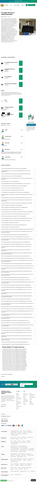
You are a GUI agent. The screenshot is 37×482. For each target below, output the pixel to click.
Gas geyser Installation (22, 451)
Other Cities (3, 376)
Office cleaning (13, 455)
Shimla (30, 393)
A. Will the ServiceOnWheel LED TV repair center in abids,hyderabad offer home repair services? (16, 173)
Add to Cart (20, 63)
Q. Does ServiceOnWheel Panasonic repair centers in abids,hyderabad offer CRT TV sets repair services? (17, 308)
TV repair (10, 9)
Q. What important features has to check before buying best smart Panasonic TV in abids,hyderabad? (16, 306)
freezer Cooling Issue (23, 442)
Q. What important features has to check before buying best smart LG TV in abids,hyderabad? (15, 242)
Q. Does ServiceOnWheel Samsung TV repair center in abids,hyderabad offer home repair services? (16, 258)
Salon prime (17, 438)
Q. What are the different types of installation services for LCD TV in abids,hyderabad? (14, 207)
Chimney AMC (33, 471)
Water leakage (20, 432)
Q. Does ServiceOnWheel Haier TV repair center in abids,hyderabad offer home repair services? (16, 279)
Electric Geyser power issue (15, 447)
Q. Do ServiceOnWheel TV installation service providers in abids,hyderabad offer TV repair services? (16, 197)
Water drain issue (31, 458)
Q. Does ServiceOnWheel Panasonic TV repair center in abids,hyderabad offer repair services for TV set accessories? (17, 311)
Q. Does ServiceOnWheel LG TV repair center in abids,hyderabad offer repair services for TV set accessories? (16, 247)
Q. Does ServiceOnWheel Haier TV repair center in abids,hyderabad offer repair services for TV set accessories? (16, 290)
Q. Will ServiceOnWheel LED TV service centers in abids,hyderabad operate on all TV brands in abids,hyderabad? (15, 171)
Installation (25, 432)
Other (25, 438)
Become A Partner (17, 5)
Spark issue (12, 465)
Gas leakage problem (14, 432)
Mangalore (24, 404)
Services (11, 5)
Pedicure (19, 437)
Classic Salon (13, 438)
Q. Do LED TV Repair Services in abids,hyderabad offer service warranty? (12, 190)
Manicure (15, 437)
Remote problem (25, 433)
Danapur (24, 393)
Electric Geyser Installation (24, 447)
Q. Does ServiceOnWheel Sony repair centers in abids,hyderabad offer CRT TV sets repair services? (16, 330)
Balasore (31, 401)
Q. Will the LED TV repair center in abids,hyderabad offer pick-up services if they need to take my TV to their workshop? (17, 179)
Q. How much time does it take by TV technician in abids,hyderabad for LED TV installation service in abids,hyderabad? (16, 200)
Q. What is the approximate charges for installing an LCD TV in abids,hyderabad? (13, 216)
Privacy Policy (18, 397)
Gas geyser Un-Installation (14, 451)
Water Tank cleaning (20, 456)
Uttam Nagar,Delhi (25, 394)
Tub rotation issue (13, 460)
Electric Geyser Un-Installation (15, 448)
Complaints (17, 394)
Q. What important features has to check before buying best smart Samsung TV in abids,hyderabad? (16, 263)
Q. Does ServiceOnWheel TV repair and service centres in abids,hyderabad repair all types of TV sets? (17, 218)
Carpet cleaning (23, 455)
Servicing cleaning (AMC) (14, 443)
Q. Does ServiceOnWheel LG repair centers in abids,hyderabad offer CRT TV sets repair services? (16, 244)
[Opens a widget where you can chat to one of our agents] (33, 480)
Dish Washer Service (18, 474)
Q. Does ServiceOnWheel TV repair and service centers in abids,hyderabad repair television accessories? (17, 229)
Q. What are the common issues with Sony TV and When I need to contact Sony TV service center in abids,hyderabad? (16, 336)
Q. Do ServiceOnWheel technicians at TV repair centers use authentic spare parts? (13, 224)
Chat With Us (4, 480)
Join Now (4, 406)
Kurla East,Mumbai (32, 394)
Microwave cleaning (27, 465)
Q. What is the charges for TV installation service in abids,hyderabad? (11, 205)
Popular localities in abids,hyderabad (6, 374)
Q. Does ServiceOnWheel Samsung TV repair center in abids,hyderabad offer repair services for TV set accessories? (17, 268)
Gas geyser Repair (31, 448)
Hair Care (22, 438)
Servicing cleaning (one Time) (15, 442)
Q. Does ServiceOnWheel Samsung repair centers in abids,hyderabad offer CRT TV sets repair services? (17, 265)
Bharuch (24, 397)
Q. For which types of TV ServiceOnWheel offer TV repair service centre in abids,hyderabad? (15, 192)
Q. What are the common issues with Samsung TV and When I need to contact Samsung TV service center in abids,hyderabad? (16, 272)
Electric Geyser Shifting (24, 448)
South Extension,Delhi (33, 397)
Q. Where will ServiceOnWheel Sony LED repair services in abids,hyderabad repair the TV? (15, 320)
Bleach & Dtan (24, 437)
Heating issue (17, 465)
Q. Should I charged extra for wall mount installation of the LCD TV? (11, 209)
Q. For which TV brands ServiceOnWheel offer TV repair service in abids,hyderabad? (14, 185)
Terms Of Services (18, 406)
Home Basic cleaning (14, 453)
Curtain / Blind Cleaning (30, 455)
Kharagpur (24, 398)
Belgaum (31, 398)
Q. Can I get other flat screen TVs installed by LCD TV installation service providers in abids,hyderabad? (17, 211)
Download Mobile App (18, 0)
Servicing (12, 467)
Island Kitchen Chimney (23, 471)
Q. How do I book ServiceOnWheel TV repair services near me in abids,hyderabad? (14, 168)
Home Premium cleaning (21, 453)
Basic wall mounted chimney (15, 471)
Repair (12, 458)
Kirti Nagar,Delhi (25, 400)
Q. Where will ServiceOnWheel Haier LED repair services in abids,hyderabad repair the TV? (15, 277)
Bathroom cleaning (13, 456)
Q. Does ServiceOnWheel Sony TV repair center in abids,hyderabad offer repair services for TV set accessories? (16, 333)
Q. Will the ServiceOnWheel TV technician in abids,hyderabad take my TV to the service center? (15, 183)
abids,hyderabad (6, 9)
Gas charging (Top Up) (18, 433)
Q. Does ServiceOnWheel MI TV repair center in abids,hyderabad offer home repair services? (15, 344)
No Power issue (19, 460)
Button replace (29, 460)
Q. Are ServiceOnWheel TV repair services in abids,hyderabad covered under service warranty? (15, 220)
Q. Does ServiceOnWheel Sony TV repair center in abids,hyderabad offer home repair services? (15, 322)
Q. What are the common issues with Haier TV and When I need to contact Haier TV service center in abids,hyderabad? (16, 293)
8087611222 (4, 421)
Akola (30, 400)
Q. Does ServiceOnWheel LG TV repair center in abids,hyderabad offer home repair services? (15, 236)
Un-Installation (30, 432)
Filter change (24, 467)
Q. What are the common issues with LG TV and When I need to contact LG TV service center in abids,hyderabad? (16, 250)
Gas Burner (12, 474)
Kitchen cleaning (28, 453)
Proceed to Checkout (30, 124)
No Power (19, 467)
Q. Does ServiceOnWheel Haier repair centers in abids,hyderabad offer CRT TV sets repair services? (16, 287)
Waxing (12, 437)
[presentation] (36, 114)
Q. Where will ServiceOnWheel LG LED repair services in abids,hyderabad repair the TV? (14, 234)
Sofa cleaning (18, 455)
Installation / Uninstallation (3, 116)
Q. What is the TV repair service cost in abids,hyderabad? (10, 181)
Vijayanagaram (32, 404)
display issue (25, 458)
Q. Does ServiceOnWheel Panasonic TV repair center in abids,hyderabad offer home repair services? (16, 301)
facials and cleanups (30, 437)
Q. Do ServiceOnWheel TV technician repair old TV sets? (10, 222)
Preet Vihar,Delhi (25, 401)
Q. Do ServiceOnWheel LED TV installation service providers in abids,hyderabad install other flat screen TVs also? (17, 195)
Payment (17, 407)
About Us (6, 5)
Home (2, 9)
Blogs (23, 5)
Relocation (12, 433)
